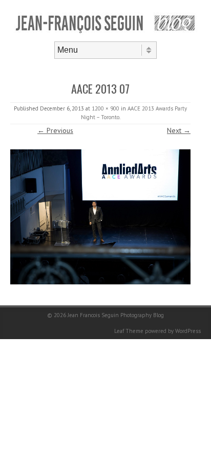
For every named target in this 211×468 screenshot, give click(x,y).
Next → (179, 130)
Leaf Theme (128, 331)
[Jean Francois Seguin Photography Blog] (105, 32)
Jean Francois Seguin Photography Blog (116, 315)
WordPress (188, 331)
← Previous (55, 130)
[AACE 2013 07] (100, 216)
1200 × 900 (105, 108)
